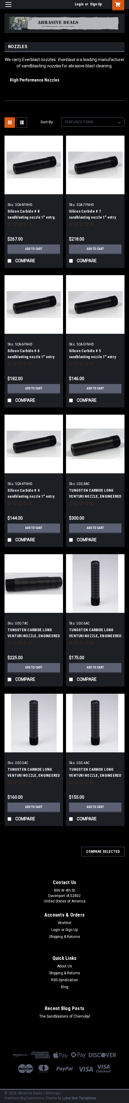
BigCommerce (32, 1098)
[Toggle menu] (8, 8)
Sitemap (52, 1093)
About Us (64, 966)
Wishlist (64, 923)
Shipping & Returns (64, 937)
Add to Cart (33, 248)
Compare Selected (103, 852)
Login (79, 4)
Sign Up (96, 4)
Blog (64, 987)
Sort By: (47, 122)
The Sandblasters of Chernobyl (64, 1016)
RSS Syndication (64, 980)
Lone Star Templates (79, 1098)
